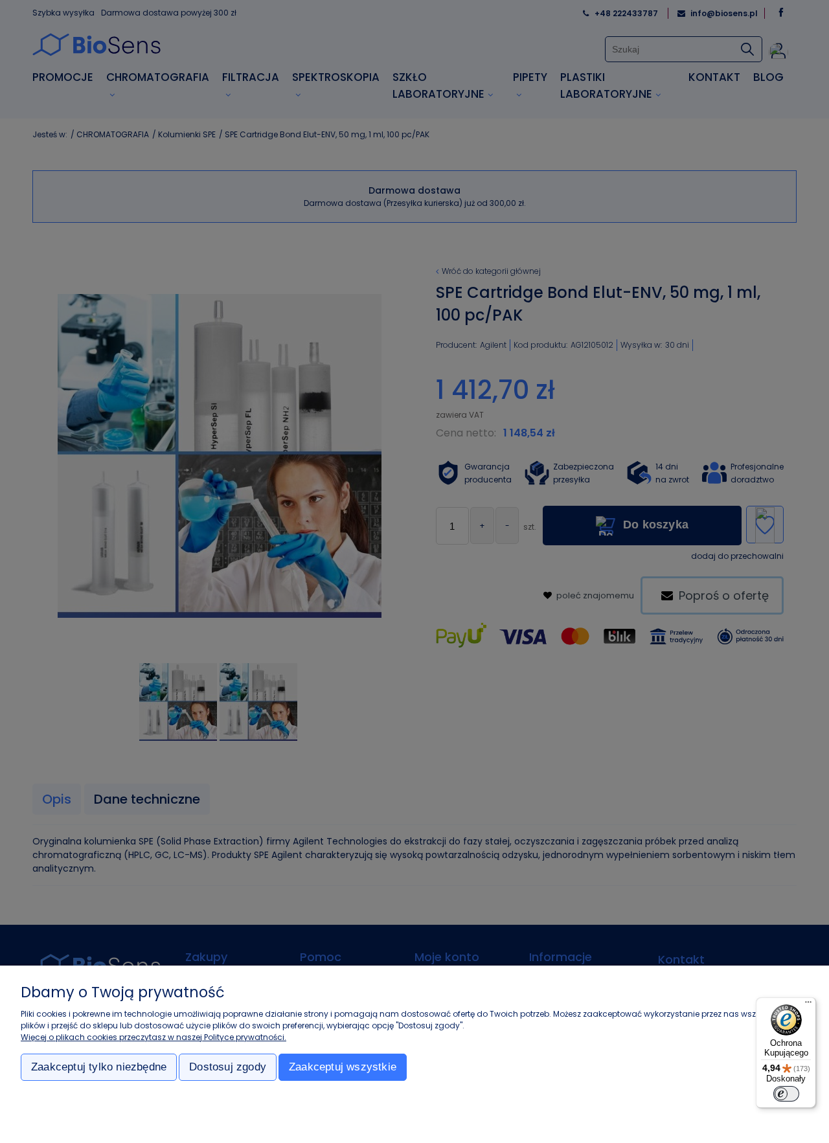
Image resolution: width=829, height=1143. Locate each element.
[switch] (786, 1094)
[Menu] (808, 1005)
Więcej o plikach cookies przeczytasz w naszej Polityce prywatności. (153, 1037)
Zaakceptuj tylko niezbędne (98, 1067)
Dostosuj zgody (227, 1067)
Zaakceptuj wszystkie (342, 1067)
